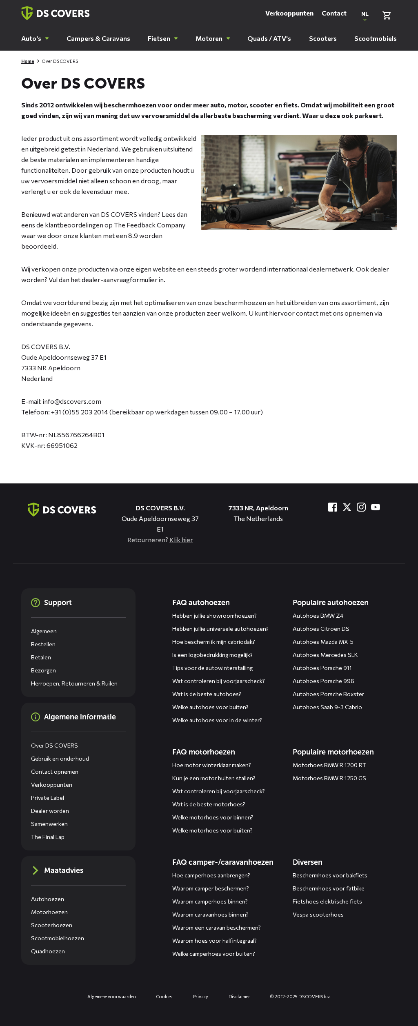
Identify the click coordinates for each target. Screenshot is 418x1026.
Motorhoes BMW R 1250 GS (329, 778)
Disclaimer (239, 996)
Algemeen (44, 631)
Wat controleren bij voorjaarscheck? (218, 680)
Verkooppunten (289, 13)
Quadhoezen (48, 951)
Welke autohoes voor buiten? (210, 706)
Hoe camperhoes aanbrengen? (211, 875)
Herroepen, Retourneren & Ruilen (74, 683)
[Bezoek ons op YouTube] (375, 507)
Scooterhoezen (51, 924)
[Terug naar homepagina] (55, 13)
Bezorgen (43, 670)
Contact (334, 13)
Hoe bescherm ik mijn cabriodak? (213, 641)
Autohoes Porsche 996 (323, 680)
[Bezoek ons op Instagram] (361, 507)
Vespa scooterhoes (318, 914)
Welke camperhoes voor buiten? (213, 953)
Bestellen (43, 644)
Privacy (200, 996)
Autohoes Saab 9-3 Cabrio (327, 706)
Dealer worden (50, 810)
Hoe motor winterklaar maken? (211, 764)
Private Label (47, 797)
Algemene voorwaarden (111, 996)
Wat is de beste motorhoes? (208, 804)
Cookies (164, 996)
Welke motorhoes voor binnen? (212, 817)
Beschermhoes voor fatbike (329, 888)
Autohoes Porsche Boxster (328, 693)
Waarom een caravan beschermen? (216, 927)
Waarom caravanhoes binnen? (210, 914)
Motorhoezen (49, 911)
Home (27, 61)
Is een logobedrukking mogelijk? (212, 654)
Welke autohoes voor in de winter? (217, 720)
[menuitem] (35, 38)
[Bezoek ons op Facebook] (332, 507)
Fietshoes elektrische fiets (327, 901)
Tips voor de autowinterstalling (212, 667)
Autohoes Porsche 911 (322, 667)
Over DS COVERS (54, 745)
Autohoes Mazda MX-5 (323, 641)
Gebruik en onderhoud (60, 758)
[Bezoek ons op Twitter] (346, 507)
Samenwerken (49, 823)
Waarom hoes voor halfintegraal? (214, 940)
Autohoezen (47, 898)
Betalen (41, 657)
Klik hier (181, 539)
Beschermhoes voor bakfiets (330, 875)
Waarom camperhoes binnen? (210, 901)
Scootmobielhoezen (57, 938)
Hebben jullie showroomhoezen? (214, 615)
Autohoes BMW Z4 (318, 615)
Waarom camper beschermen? (210, 888)
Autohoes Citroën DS (321, 628)
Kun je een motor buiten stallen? (214, 778)
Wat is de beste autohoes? (206, 693)
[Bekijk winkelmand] (386, 15)
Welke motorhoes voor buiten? (212, 830)
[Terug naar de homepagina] (62, 509)
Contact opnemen (54, 771)
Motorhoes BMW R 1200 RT (329, 764)
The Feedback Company (149, 225)
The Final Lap (47, 836)
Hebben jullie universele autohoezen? (220, 628)
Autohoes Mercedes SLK (325, 654)
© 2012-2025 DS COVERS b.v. (300, 996)
